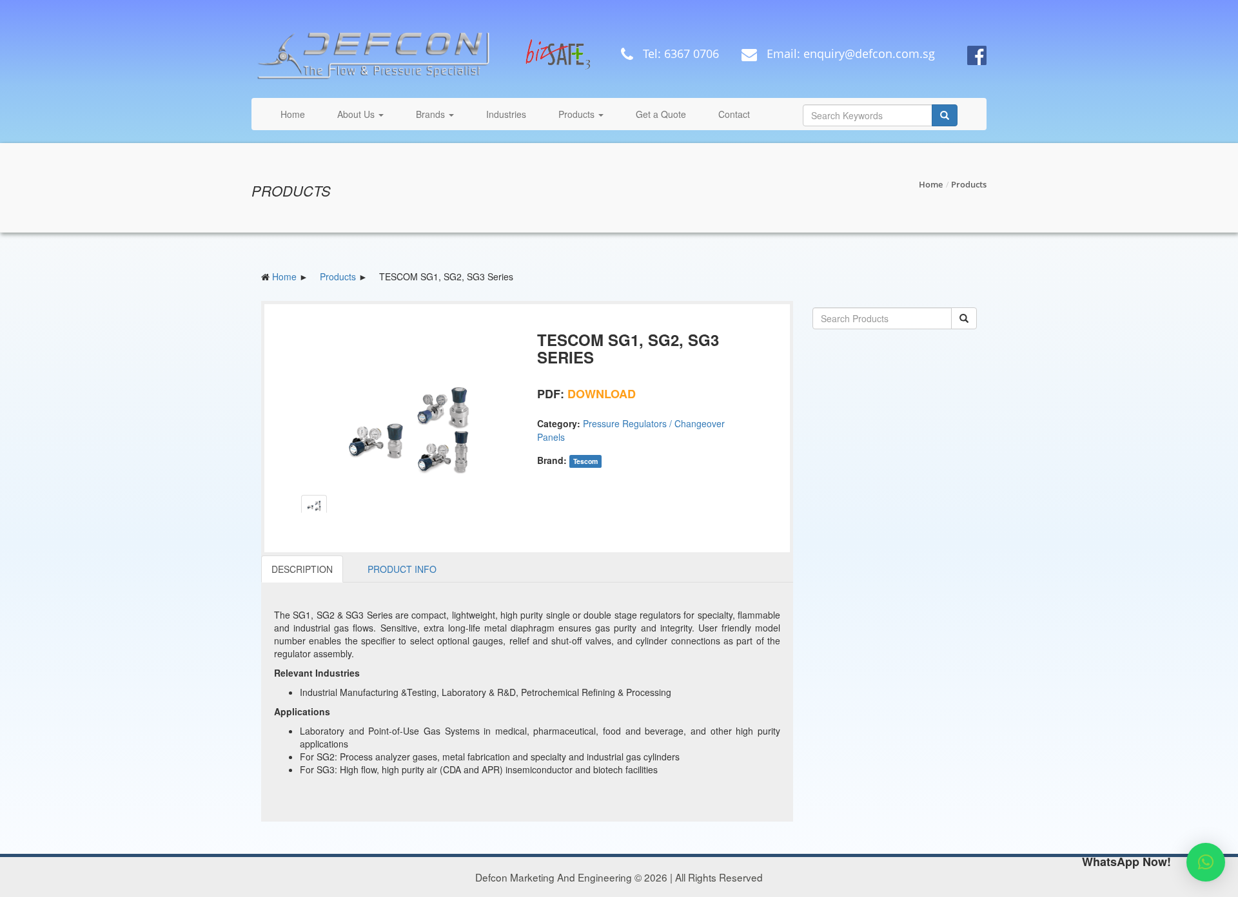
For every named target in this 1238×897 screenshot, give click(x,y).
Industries (506, 114)
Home (292, 114)
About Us (357, 114)
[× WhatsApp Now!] (1205, 862)
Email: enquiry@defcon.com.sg (849, 53)
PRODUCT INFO (402, 569)
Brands (431, 114)
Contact (734, 114)
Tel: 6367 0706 (679, 53)
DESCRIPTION (302, 569)
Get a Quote (661, 114)
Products (577, 114)
